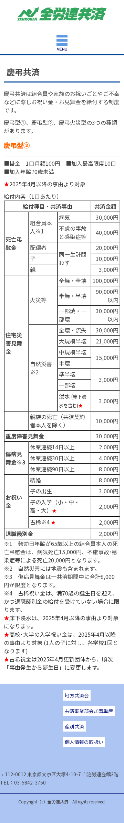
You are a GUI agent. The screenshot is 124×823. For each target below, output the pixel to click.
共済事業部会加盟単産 (89, 710)
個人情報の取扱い (84, 741)
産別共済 (74, 726)
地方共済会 (77, 695)
